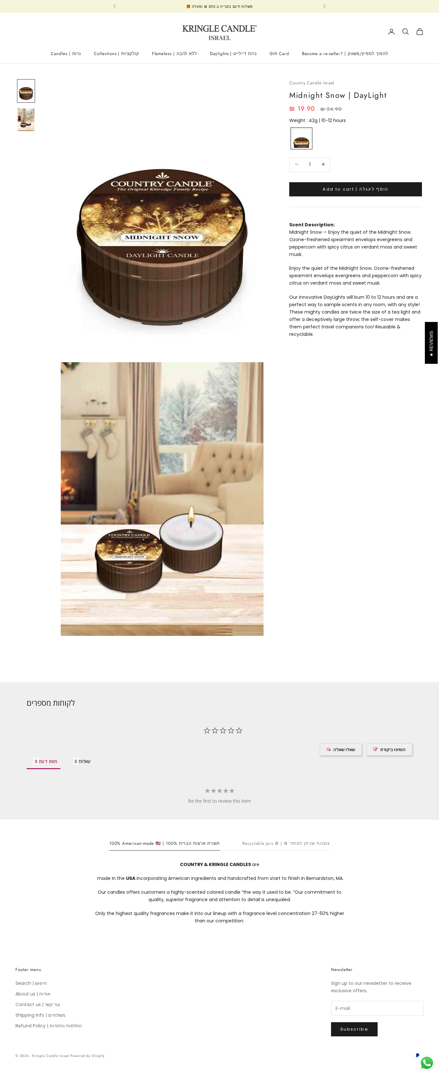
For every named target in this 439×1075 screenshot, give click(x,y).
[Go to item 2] (26, 120)
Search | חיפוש (31, 983)
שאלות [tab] (85, 761)
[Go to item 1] (26, 91)
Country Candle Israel (311, 83)
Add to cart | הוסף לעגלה (355, 189)
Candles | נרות (66, 54)
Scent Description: (312, 224)
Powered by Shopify (87, 1055)
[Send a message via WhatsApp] (427, 1063)
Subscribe (354, 1029)
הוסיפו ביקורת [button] (393, 749)
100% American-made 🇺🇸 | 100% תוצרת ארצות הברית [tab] (164, 843)
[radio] (300, 138)
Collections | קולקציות (116, 54)
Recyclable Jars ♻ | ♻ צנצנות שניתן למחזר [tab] (286, 843)
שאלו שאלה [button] (344, 749)
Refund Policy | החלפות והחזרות (48, 1026)
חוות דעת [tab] (48, 761)
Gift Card (279, 54)
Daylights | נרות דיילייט (233, 54)
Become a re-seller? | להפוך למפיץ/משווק (345, 54)
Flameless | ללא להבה (174, 54)
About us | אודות (32, 994)
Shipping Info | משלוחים (40, 1015)
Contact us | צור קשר (37, 1004)
